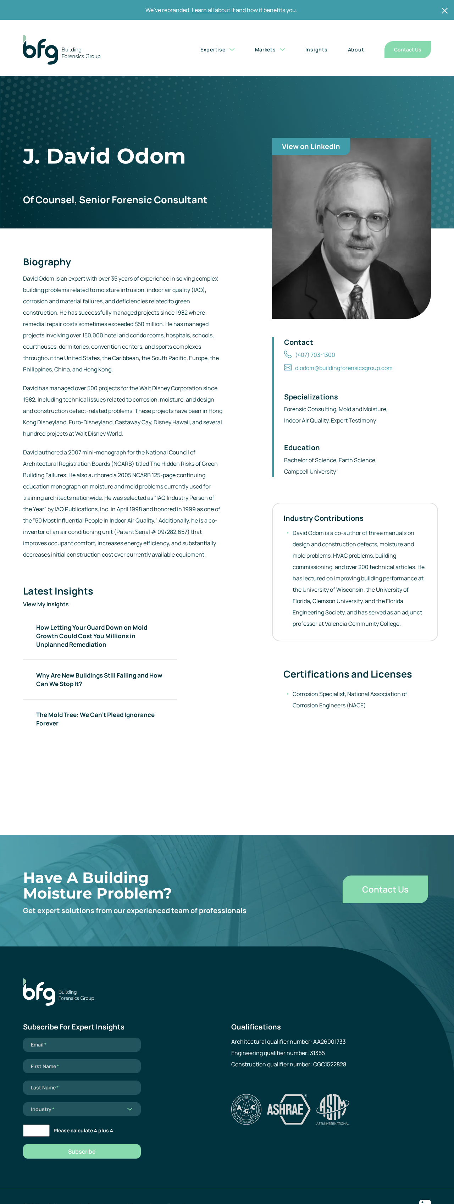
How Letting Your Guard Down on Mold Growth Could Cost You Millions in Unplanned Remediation (91, 635)
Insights (316, 49)
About (356, 49)
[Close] (444, 11)
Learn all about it (213, 10)
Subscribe (82, 1151)
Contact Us (407, 49)
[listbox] (82, 1109)
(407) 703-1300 (315, 355)
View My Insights (46, 604)
